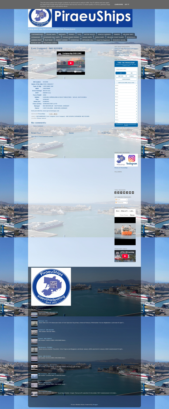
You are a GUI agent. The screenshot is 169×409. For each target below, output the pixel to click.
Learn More (119, 4)
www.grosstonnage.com (51, 111)
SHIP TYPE (120, 76)
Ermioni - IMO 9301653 (45, 338)
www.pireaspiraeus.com (122, 55)
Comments (120, 202)
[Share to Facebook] (55, 114)
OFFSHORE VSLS (87, 40)
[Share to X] (53, 114)
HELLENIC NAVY (128, 34)
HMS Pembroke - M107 (45, 391)
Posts (118, 199)
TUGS (79, 34)
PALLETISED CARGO (50, 43)
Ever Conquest (50, 116)
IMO (131, 73)
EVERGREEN (77, 116)
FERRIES (71, 34)
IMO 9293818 (85, 116)
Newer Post (36, 133)
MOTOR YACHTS (89, 34)
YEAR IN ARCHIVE (126, 79)
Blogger (95, 404)
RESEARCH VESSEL (119, 40)
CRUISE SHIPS (51, 34)
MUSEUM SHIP (36, 43)
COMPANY (131, 76)
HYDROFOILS (75, 40)
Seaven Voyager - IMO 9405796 (48, 312)
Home (71, 133)
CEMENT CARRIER (62, 40)
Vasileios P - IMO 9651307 (46, 330)
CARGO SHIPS (99, 37)
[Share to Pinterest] (56, 114)
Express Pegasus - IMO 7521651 (47, 365)
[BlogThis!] (51, 114)
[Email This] (50, 114)
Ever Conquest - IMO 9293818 (65, 116)
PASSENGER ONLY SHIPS (51, 37)
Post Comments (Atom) (46, 136)
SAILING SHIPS (87, 37)
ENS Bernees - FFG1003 (45, 347)
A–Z (121, 73)
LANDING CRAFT (36, 40)
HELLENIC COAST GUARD (115, 37)
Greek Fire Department (103, 40)
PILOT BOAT (49, 40)
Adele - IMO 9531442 (44, 356)
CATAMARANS (35, 37)
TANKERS (117, 34)
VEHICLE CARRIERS (104, 34)
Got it (127, 4)
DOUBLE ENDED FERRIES (71, 37)
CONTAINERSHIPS (37, 34)
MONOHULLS (131, 37)
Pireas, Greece (41, 118)
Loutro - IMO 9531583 (44, 382)
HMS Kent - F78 (42, 321)
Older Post (106, 133)
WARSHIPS (62, 34)
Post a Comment (38, 126)
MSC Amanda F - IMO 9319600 (47, 373)
